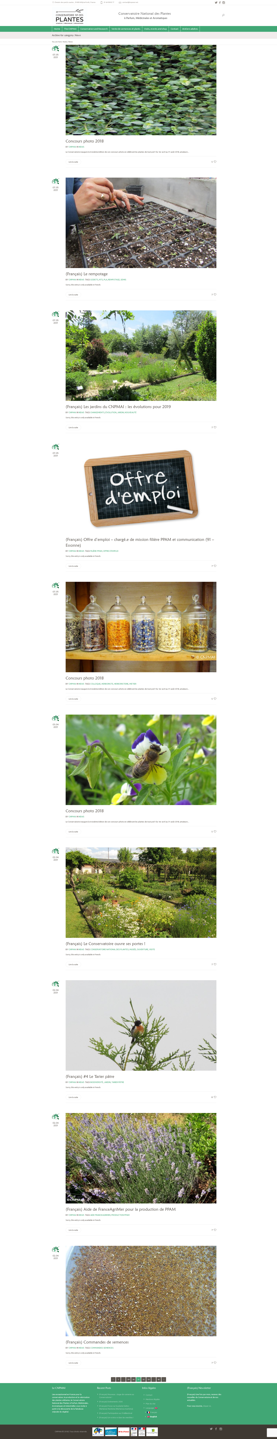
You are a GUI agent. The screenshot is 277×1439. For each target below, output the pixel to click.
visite (152, 949)
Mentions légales (153, 1399)
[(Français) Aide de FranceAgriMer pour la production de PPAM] (141, 1158)
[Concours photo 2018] (141, 90)
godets (94, 279)
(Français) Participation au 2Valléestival (115, 1413)
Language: (150, 1408)
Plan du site (150, 1404)
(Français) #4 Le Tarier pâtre (90, 1076)
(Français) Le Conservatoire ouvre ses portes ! (105, 943)
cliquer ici (207, 1406)
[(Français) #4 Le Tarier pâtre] (141, 1025)
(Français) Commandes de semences (97, 1342)
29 (128, 1379)
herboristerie (121, 684)
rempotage (114, 279)
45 (159, 1379)
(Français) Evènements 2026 (110, 1402)
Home (65, 42)
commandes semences (102, 1348)
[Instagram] (223, 2)
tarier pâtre (118, 1082)
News (71, 42)
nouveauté (130, 412)
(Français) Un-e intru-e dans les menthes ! (116, 1417)
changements (97, 412)
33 (149, 1379)
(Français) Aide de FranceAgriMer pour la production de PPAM (121, 1209)
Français (153, 1412)
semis (123, 279)
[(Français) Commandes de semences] (141, 1291)
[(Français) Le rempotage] (141, 223)
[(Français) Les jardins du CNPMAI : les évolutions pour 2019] (141, 355)
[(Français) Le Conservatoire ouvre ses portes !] (141, 892)
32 (144, 1379)
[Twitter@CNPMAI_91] (216, 2)
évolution (110, 412)
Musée (133, 949)
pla (105, 279)
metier (132, 684)
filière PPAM (96, 551)
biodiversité (96, 1082)
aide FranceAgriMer (100, 1215)
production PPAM (120, 1215)
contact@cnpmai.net (130, 2)
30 (133, 1379)
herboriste (107, 684)
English (153, 1417)
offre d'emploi (110, 551)
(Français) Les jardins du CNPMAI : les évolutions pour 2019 (118, 406)
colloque (95, 684)
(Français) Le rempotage (87, 273)
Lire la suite (73, 162)
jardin (120, 412)
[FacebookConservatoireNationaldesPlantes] (219, 2)
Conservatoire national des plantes (109, 949)
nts (101, 279)
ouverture (142, 949)
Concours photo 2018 (85, 141)
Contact (149, 1395)
